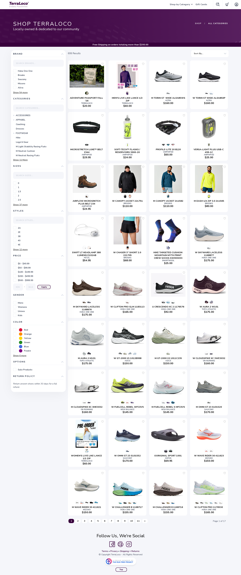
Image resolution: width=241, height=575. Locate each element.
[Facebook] (112, 544)
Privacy (114, 551)
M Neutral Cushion (25, 151)
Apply (44, 287)
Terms (105, 551)
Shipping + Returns (129, 551)
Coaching (20, 124)
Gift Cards (201, 4)
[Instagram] (129, 544)
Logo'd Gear (22, 142)
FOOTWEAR (22, 133)
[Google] (120, 544)
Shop (198, 23)
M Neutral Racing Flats (28, 155)
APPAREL (20, 119)
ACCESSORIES (23, 115)
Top (121, 569)
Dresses (20, 128)
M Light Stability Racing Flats (31, 146)
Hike (18, 137)
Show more (20, 92)
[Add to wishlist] (102, 64)
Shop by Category (180, 4)
